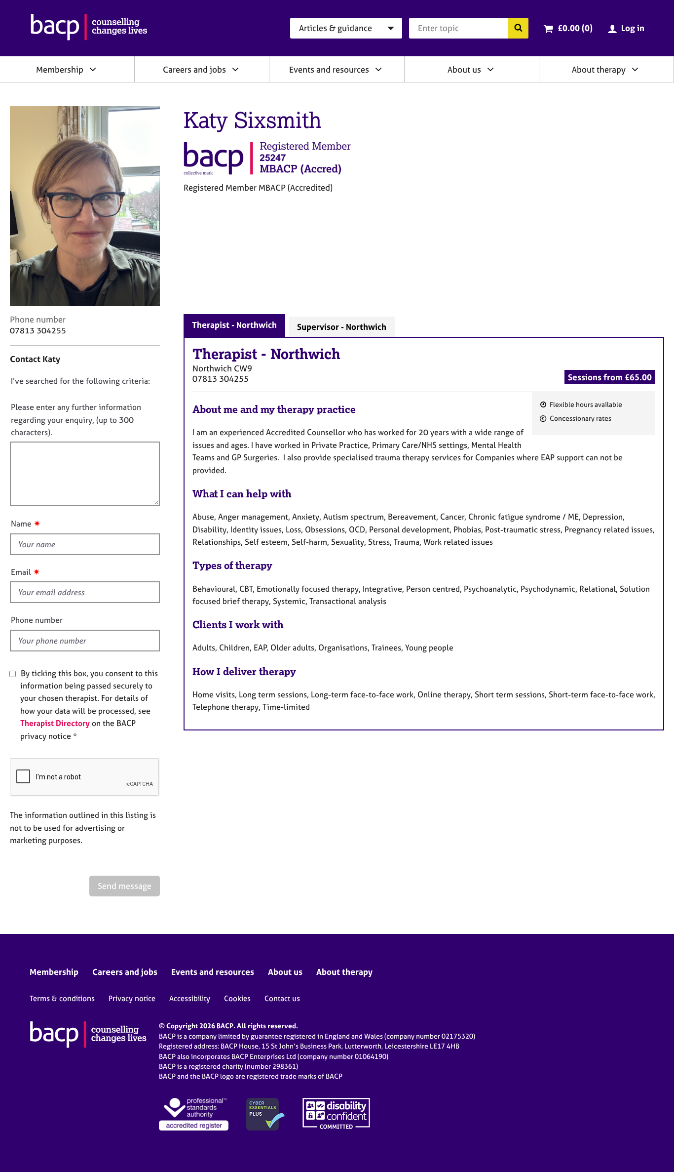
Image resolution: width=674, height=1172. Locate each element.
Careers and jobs (194, 69)
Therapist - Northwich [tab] (234, 325)
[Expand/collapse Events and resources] (378, 69)
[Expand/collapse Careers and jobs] (235, 69)
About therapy (599, 69)
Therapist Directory (55, 723)
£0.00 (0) (575, 28)
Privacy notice (132, 998)
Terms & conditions (62, 998)
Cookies (237, 998)
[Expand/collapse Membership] (92, 69)
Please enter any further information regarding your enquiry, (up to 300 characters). (76, 419)
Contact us (282, 998)
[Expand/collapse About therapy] (635, 69)
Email (21, 572)
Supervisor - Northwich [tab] (341, 327)
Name (21, 523)
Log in (632, 28)
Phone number (37, 620)
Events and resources (329, 69)
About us (464, 69)
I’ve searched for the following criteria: (80, 381)
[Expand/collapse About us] (490, 69)
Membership (59, 69)
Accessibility (189, 998)
